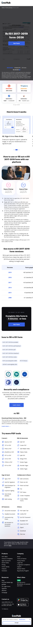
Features (4, 569)
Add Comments (24, 479)
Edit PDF (22, 442)
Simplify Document (10, 514)
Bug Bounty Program (23, 571)
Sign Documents (6, 560)
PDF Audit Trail (24, 510)
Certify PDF (23, 514)
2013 (9, 293)
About (18, 556)
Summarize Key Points (9, 518)
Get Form (16, 43)
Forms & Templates (7, 558)
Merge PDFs (23, 459)
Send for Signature (10, 482)
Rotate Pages (24, 462)
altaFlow (4, 590)
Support (19, 566)
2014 (9, 287)
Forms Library (5, 566)
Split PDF (22, 455)
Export (22, 527)
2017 (9, 282)
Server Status (5, 562)
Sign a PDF (8, 479)
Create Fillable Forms (24, 499)
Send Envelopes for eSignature (10, 486)
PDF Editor (5, 556)
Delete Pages (23, 469)
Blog (3, 580)
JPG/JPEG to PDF (9, 452)
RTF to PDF (8, 465)
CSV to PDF (8, 459)
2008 (9, 298)
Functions (4, 571)
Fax (21, 489)
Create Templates (25, 495)
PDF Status (23, 492)
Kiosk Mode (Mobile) (8, 495)
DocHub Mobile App (7, 582)
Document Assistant (10, 510)
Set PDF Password (25, 517)
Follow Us (5, 609)
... (22, 619)
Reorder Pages (24, 465)
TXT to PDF (8, 445)
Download (23, 531)
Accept (16, 622)
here (10, 545)
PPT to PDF (8, 455)
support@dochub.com (7, 602)
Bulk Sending (8, 499)
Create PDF (23, 445)
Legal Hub (20, 562)
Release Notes (21, 569)
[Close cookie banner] (30, 619)
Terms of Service (21, 558)
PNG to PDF (8, 448)
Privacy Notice (21, 560)
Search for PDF (24, 524)
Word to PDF (8, 442)
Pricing (3, 564)
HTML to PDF (8, 462)
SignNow (4, 588)
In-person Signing (9, 490)
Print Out (22, 534)
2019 (9, 272)
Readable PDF (24, 521)
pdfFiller (4, 584)
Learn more (16, 405)
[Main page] (6, 3)
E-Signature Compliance (23, 564)
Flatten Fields (23, 452)
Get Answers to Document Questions (9, 524)
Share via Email (24, 485)
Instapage (4, 592)
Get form (16, 324)
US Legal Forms (6, 586)
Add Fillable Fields (25, 448)
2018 (9, 277)
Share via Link (24, 482)
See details (16, 69)
